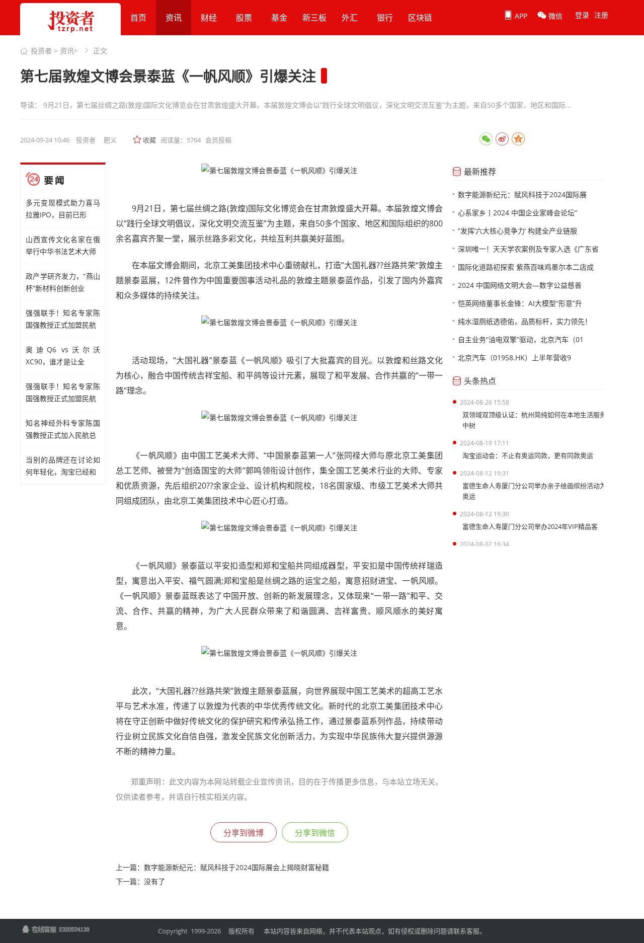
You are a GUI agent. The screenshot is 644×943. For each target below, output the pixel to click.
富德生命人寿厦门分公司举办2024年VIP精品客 (530, 526)
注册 (601, 15)
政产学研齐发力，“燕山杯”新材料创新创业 (63, 282)
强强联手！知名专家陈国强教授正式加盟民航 (63, 319)
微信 (554, 16)
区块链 (420, 17)
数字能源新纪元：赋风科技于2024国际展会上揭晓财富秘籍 (236, 867)
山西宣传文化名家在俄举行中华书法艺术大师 (63, 245)
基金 (279, 17)
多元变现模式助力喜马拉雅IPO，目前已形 (63, 208)
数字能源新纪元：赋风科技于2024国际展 (522, 194)
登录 (582, 15)
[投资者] (70, 35)
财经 (209, 17)
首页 (138, 17)
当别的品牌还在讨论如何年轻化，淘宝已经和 (63, 466)
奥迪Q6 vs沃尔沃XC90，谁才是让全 (63, 355)
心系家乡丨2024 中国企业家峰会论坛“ (517, 212)
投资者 (41, 50)
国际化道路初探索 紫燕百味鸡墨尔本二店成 (526, 267)
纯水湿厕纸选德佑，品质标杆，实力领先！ (525, 321)
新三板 (314, 17)
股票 (244, 17)
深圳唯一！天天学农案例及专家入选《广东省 (528, 249)
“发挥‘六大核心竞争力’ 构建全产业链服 (517, 230)
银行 (385, 17)
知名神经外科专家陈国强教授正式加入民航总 (63, 429)
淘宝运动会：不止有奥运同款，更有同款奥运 (527, 455)
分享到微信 (315, 832)
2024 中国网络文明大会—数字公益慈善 (520, 285)
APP (520, 16)
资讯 (174, 17)
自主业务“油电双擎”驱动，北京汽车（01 (521, 339)
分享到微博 (243, 832)
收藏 (149, 139)
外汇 (350, 17)
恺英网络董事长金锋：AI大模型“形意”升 (520, 303)
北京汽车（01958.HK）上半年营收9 (514, 357)
